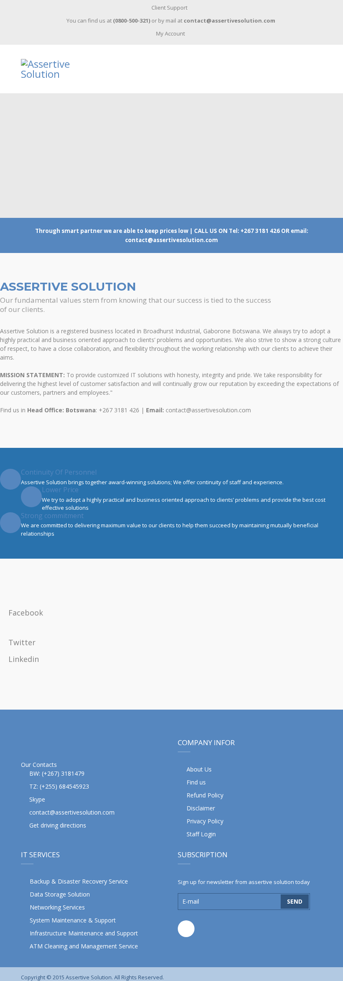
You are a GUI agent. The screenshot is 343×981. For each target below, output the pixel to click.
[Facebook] (186, 928)
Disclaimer (201, 808)
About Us (199, 769)
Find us (196, 782)
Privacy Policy (205, 821)
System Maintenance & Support (73, 920)
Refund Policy (205, 795)
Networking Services (57, 907)
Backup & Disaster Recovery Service (79, 881)
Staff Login (201, 834)
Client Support (169, 7)
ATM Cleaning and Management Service (84, 946)
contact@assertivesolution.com (72, 812)
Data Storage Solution (60, 894)
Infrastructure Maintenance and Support (84, 933)
